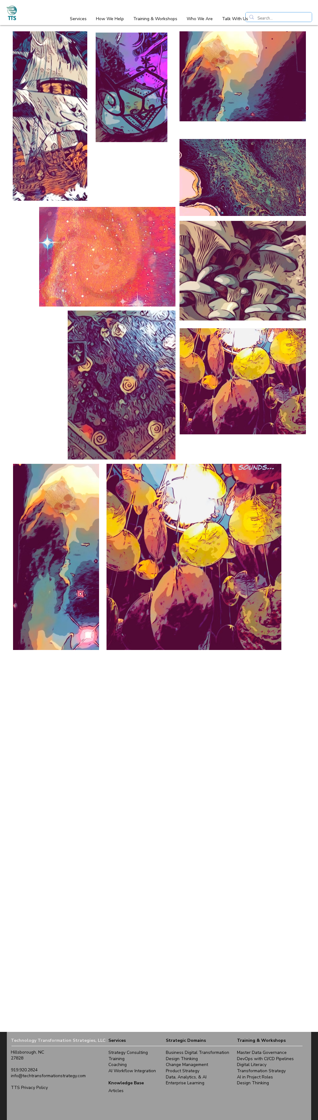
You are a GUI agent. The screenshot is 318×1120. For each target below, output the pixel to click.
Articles (116, 1091)
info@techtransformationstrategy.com (48, 1076)
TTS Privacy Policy (29, 1088)
